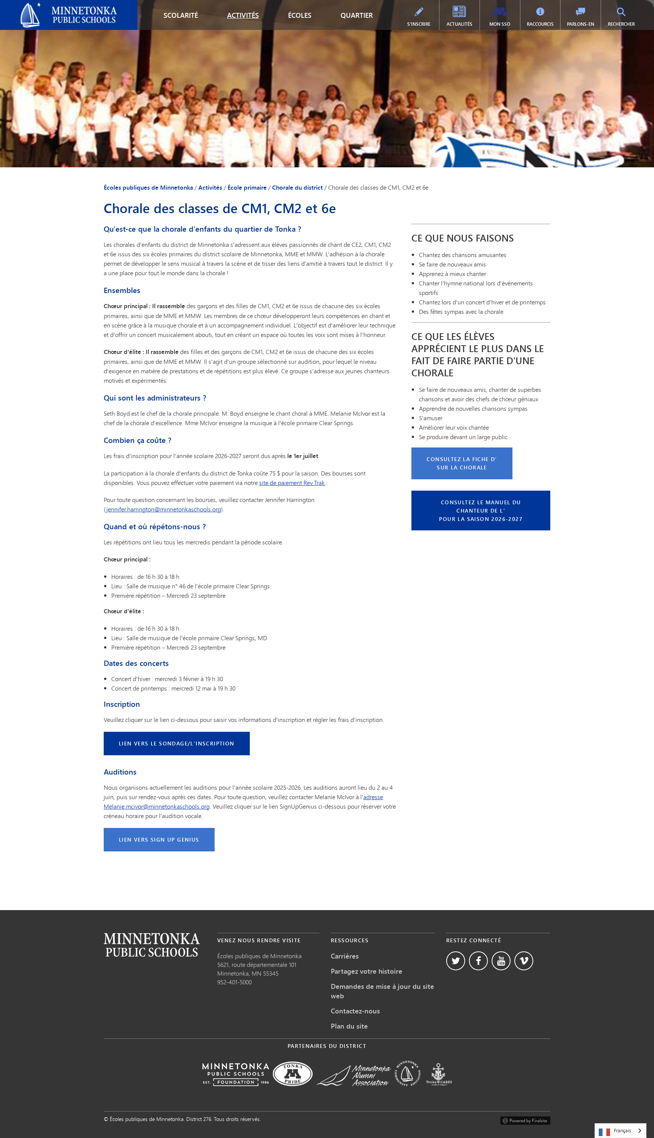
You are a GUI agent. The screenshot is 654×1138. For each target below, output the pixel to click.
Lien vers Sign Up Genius (159, 839)
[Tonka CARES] (439, 1091)
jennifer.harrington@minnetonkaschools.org (163, 509)
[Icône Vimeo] (523, 960)
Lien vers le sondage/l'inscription (177, 743)
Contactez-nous (355, 1011)
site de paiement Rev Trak (292, 482)
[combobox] (620, 1130)
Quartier (357, 15)
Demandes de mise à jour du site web (382, 991)
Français (622, 1130)
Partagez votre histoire (366, 971)
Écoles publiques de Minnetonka (48, 6)
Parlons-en (580, 24)
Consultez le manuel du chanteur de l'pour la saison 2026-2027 (481, 510)
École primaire (247, 187)
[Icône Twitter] (455, 960)
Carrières (345, 956)
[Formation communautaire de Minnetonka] (407, 1091)
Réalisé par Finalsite (525, 1119)
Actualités (459, 24)
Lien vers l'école (152, 945)
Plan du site (349, 1026)
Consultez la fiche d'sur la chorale (462, 463)
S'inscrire (418, 24)
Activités (243, 15)
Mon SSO (499, 24)
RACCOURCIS (540, 24)
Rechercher (621, 24)
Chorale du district (297, 187)
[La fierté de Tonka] (293, 1091)
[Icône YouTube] (501, 960)
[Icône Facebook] (478, 960)
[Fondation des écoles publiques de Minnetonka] (235, 1091)
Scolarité (181, 15)
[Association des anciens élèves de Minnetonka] (354, 1091)
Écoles (299, 15)
